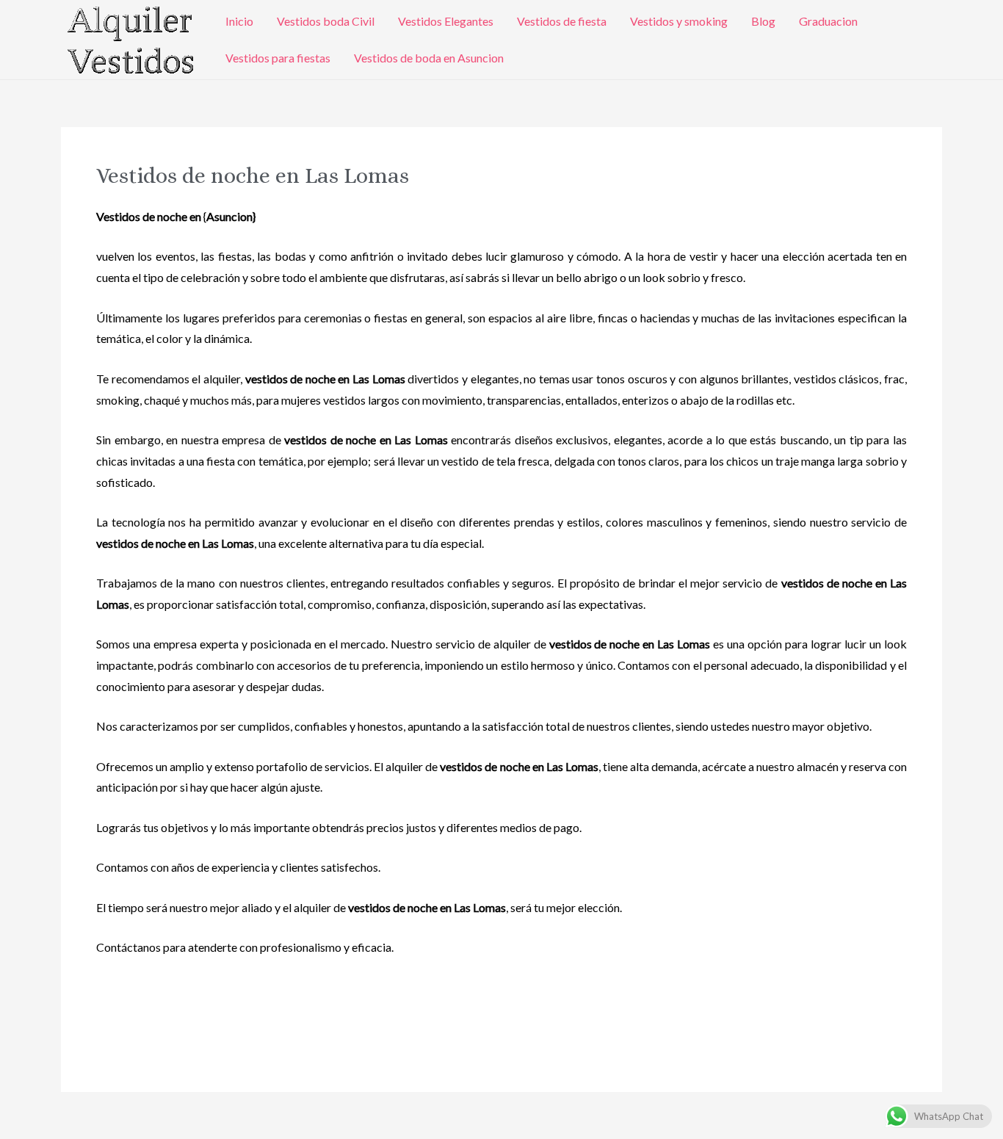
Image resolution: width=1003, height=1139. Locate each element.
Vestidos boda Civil (325, 21)
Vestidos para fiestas (277, 58)
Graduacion (828, 21)
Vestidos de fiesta (561, 21)
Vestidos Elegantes (445, 21)
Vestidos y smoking (679, 21)
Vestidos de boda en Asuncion (429, 58)
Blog (763, 21)
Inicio (239, 21)
